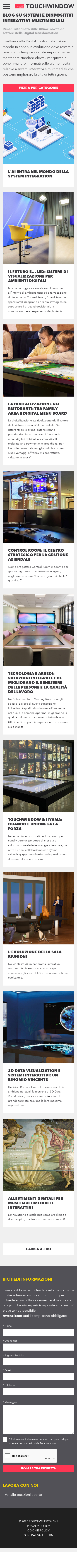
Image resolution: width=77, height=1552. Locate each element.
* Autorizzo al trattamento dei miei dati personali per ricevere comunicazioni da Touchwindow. (39, 1441)
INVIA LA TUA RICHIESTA (38, 1468)
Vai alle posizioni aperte (23, 1494)
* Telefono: (9, 1385)
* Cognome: (10, 1340)
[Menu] (6, 7)
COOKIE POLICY (38, 1531)
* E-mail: (7, 1370)
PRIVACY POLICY (38, 1526)
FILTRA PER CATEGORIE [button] (38, 87)
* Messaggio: (10, 1402)
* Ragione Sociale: (13, 1355)
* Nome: (7, 1326)
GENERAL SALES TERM (39, 1535)
